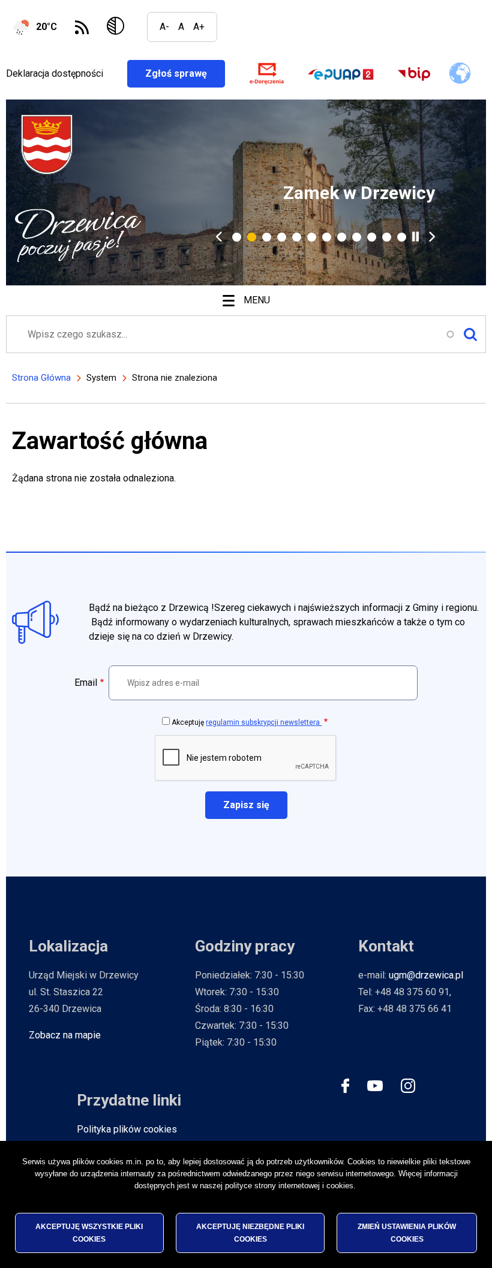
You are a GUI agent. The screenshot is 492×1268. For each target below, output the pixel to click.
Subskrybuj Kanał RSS (82, 27)
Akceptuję (247, 722)
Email (85, 682)
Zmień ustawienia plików (407, 1232)
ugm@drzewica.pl (426, 975)
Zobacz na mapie (65, 1035)
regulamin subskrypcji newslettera (264, 722)
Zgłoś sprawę (185, 73)
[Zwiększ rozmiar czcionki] (199, 27)
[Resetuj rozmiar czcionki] (181, 27)
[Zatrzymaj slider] (415, 236)
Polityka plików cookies (127, 1129)
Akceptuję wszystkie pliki (89, 1232)
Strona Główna (41, 377)
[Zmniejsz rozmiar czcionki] (164, 27)
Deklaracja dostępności (54, 73)
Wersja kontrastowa (118, 27)
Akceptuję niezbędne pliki (250, 1232)
